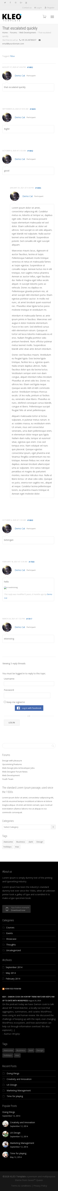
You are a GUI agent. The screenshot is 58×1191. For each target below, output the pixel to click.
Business (20, 841)
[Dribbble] (15, 2)
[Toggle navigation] (52, 16)
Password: (9, 689)
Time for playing (15, 1096)
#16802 (30, 67)
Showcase (11, 938)
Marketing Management (19, 1090)
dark (31, 841)
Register (50, 7)
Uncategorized (13, 950)
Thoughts (11, 944)
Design (40, 841)
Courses (10, 927)
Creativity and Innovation (19, 1079)
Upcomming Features (12, 764)
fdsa (12, 56)
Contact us (27, 7)
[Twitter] (5, 2)
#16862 (30, 151)
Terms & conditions (21, 1185)
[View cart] (44, 16)
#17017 (29, 619)
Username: (9, 678)
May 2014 (11, 972)
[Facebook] (10, 2)
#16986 (38, 188)
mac (17, 846)
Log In (39, 7)
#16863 (30, 520)
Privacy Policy (40, 1185)
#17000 (31, 562)
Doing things (13, 1073)
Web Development (11, 775)
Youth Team (7, 779)
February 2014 (13, 978)
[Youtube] (26, 2)
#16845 (33, 109)
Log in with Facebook (31, 708)
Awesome (8, 841)
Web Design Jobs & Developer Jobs (18, 768)
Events (9, 933)
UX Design (12, 1084)
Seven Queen (35, 1180)
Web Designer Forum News (15, 771)
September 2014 (14, 967)
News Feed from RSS (13, 989)
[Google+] (20, 2)
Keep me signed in (15, 702)
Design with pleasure (12, 760)
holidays (8, 846)
